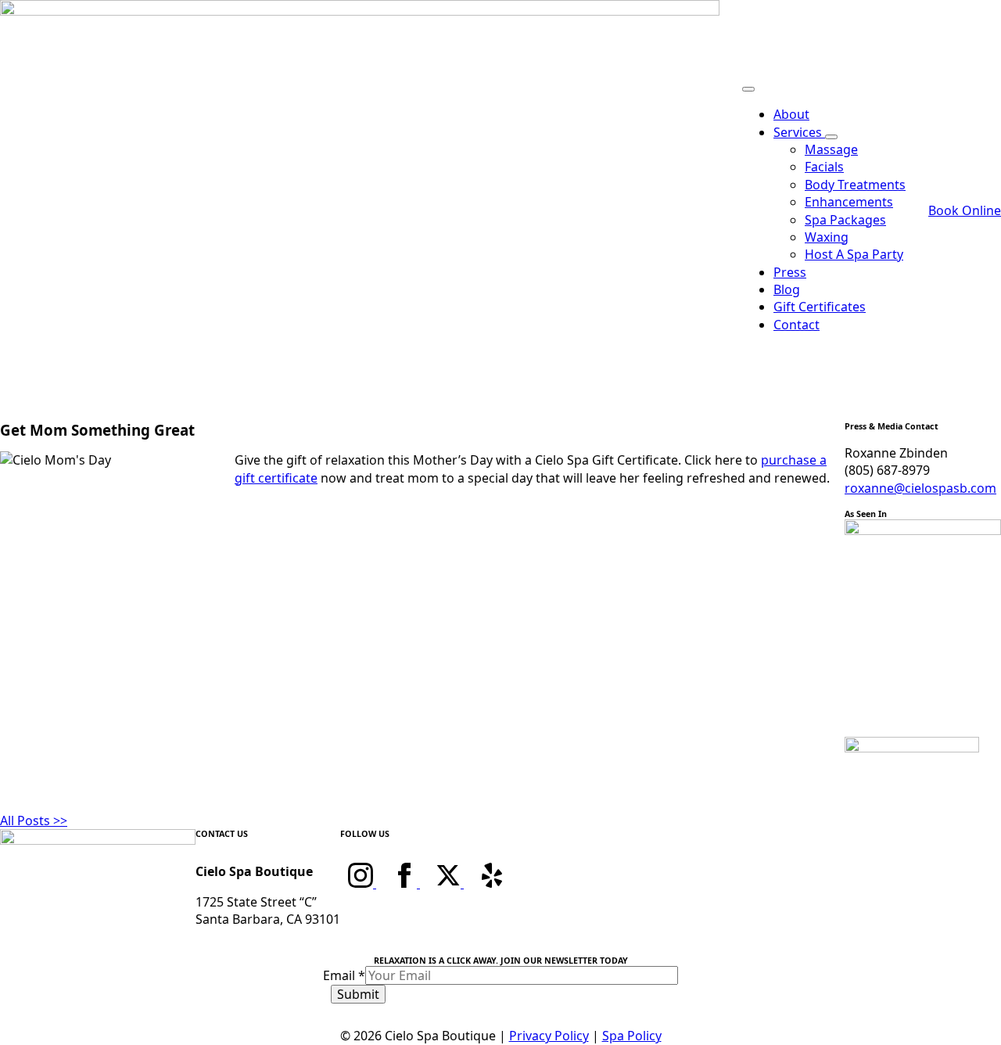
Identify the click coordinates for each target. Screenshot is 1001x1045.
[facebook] (406, 883)
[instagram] (362, 883)
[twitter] (450, 883)
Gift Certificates (819, 306)
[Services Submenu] (831, 137)
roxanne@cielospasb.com (920, 488)
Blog (786, 289)
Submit (358, 994)
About (791, 114)
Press (789, 272)
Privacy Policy (549, 1035)
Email (344, 975)
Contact (796, 324)
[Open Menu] (748, 89)
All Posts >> (33, 820)
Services (799, 132)
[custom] (492, 883)
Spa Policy (632, 1035)
